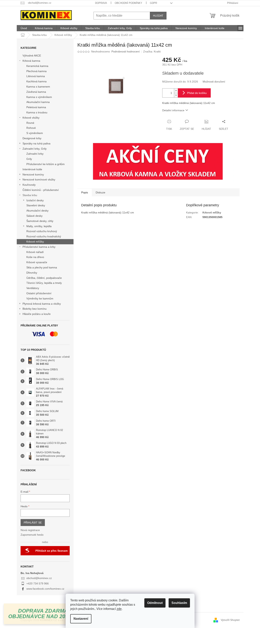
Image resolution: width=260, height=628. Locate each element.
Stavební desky (35, 205)
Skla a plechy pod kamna (41, 267)
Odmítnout (155, 602)
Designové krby (32, 138)
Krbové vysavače (36, 262)
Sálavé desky (34, 215)
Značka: (152, 51)
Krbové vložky (31, 117)
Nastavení (81, 618)
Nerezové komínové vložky (39, 179)
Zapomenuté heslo (32, 534)
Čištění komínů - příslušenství (41, 189)
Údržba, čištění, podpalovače (44, 277)
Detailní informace (173, 110)
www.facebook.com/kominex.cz (45, 588)
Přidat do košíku (197, 92)
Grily (29, 158)
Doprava (101, 3)
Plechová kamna (36, 71)
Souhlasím (179, 602)
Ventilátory (32, 288)
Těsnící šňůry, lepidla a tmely (44, 282)
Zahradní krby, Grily (35, 148)
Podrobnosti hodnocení (125, 51)
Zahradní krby (34, 153)
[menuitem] (24, 28)
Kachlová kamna (36, 81)
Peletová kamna (36, 107)
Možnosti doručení (214, 81)
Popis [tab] (84, 192)
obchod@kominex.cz (39, 578)
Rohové (31, 127)
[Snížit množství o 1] (176, 95)
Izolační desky (35, 200)
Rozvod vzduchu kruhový (41, 231)
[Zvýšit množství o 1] (176, 91)
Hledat (158, 15)
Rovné (30, 122)
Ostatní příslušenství (38, 293)
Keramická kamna (37, 65)
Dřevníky (31, 272)
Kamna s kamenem (38, 86)
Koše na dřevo (35, 257)
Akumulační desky (37, 210)
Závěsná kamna (36, 91)
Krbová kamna (31, 60)
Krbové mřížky (35, 241)
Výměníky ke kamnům (39, 298)
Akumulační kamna (38, 102)
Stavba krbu (30, 195)
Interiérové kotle (32, 169)
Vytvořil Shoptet (230, 619)
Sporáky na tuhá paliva (36, 143)
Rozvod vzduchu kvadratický (43, 236)
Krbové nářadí (35, 252)
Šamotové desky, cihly (39, 221)
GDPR (153, 3)
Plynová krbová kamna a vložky (42, 303)
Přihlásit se (33, 522)
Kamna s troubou (36, 112)
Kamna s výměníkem (39, 97)
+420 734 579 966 (37, 583)
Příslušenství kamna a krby (39, 246)
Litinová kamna (35, 76)
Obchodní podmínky (128, 3)
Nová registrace (30, 530)
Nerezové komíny (33, 174)
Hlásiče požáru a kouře (37, 313)
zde (119, 608)
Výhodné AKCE (32, 55)
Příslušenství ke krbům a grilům (45, 164)
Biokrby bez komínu (35, 308)
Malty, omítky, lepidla (39, 226)
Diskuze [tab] (100, 192)
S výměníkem (34, 133)
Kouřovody (29, 184)
